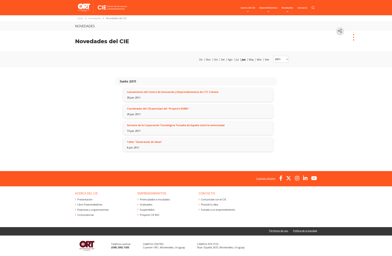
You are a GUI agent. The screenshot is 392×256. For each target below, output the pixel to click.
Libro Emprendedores (89, 204)
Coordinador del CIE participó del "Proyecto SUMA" (158, 108)
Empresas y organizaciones (93, 209)
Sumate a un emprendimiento (218, 209)
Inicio (80, 18)
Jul (237, 59)
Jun (244, 59)
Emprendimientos (268, 7)
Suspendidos (147, 209)
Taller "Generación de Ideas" (144, 142)
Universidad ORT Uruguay (87, 245)
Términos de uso (278, 230)
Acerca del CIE (248, 7)
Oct (216, 59)
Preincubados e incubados (155, 199)
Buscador (313, 7)
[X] (288, 178)
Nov (208, 59)
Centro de (128, 7)
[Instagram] (297, 178)
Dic (201, 59)
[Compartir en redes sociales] (340, 31)
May (251, 59)
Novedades (287, 7)
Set (223, 59)
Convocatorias (85, 215)
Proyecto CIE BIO (149, 215)
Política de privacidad (305, 230)
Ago (230, 59)
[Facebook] (280, 178)
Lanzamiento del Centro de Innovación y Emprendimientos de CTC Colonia (172, 92)
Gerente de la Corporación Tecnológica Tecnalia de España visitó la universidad (175, 125)
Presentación (84, 199)
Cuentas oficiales (265, 178)
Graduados (146, 204)
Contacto (302, 7)
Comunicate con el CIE (213, 199)
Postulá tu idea (209, 204)
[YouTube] (314, 178)
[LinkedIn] (305, 178)
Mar (259, 59)
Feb (267, 59)
